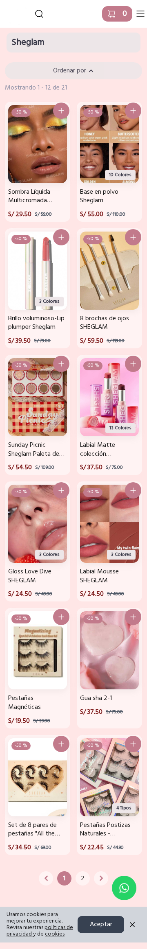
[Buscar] (39, 14)
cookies (55, 934)
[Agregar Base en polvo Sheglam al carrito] (133, 111)
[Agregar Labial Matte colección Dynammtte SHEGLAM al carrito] (133, 364)
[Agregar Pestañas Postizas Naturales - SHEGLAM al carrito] (133, 744)
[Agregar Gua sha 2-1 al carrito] (133, 617)
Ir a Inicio (12, 10)
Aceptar (101, 924)
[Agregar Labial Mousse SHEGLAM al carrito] (133, 490)
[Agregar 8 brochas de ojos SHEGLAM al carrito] (133, 237)
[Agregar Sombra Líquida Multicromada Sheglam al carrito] (61, 111)
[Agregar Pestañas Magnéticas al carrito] (61, 617)
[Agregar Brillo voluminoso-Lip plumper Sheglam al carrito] (61, 237)
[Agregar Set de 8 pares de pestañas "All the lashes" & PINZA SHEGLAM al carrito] (61, 744)
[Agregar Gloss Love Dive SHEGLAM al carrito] (61, 490)
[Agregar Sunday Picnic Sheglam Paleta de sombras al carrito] (61, 364)
